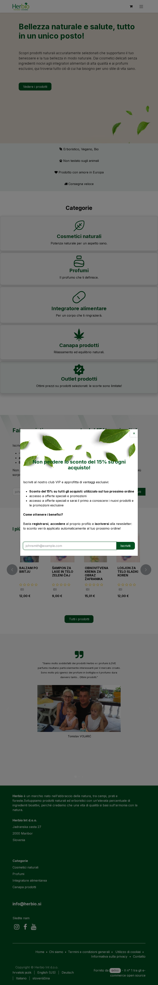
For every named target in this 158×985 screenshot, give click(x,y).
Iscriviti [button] (125, 546)
